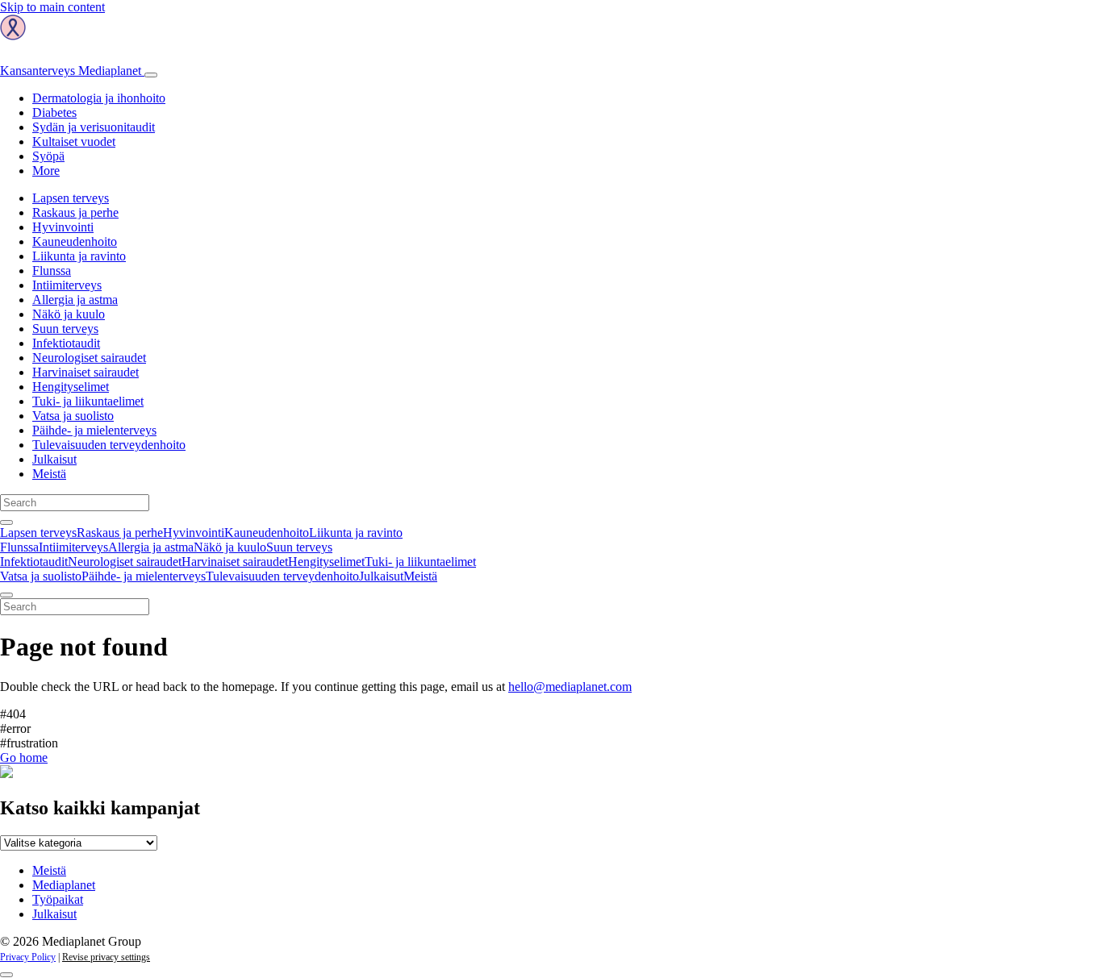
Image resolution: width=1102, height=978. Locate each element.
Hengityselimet (70, 386)
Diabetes (54, 112)
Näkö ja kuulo (68, 314)
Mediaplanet (63, 885)
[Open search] (6, 522)
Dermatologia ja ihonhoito (98, 98)
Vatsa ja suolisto (73, 415)
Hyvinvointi (63, 227)
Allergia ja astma (75, 299)
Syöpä (48, 156)
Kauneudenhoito (74, 241)
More (46, 170)
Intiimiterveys (67, 285)
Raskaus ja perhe (75, 212)
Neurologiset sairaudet (89, 357)
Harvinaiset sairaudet (85, 372)
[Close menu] (6, 595)
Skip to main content (52, 7)
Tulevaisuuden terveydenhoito (109, 445)
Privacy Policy (28, 957)
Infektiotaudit (66, 343)
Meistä (49, 474)
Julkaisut (54, 459)
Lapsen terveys (70, 198)
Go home (24, 757)
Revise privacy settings (106, 957)
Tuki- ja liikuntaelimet (88, 401)
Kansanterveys (70, 70)
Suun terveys (65, 328)
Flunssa (51, 270)
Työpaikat (57, 899)
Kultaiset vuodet (73, 141)
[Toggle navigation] (150, 75)
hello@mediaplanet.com (570, 686)
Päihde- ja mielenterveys (94, 430)
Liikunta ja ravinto (79, 256)
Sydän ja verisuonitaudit (93, 127)
